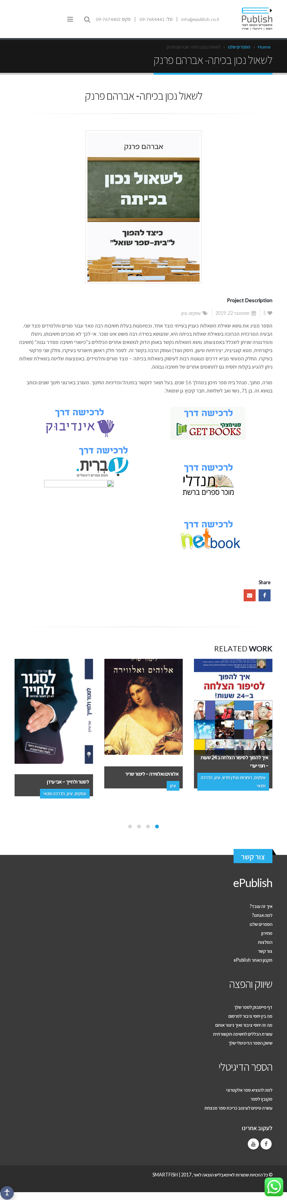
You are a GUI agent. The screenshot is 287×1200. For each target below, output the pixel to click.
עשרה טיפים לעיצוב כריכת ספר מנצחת (238, 1108)
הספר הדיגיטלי (245, 1066)
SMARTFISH (165, 1175)
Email (250, 595)
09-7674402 (108, 19)
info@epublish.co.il (200, 19)
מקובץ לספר (261, 1099)
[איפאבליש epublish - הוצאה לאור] (251, 19)
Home (264, 47)
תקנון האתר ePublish (253, 960)
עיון (184, 313)
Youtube (253, 1144)
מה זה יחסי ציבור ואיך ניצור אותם (243, 1025)
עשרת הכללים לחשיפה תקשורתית (242, 1034)
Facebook (265, 595)
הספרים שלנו (239, 47)
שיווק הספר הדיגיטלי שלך (250, 1043)
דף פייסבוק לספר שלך (253, 1007)
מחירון (266, 933)
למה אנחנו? (262, 915)
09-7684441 (151, 19)
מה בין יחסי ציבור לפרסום (250, 1016)
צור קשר (253, 857)
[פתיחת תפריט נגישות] (7, 1193)
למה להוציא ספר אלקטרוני (249, 1090)
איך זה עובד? (261, 906)
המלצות (265, 942)
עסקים (195, 313)
